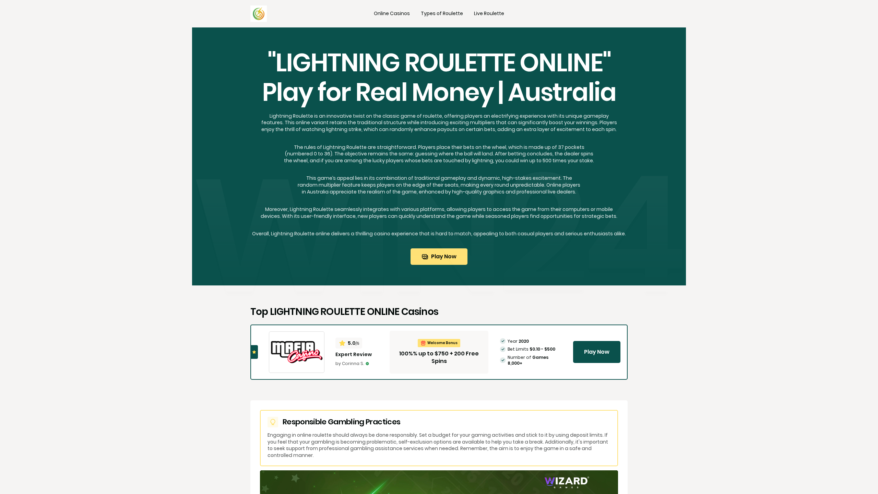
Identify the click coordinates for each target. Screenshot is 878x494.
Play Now (443, 256)
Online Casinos (392, 13)
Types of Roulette (442, 13)
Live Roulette (489, 13)
